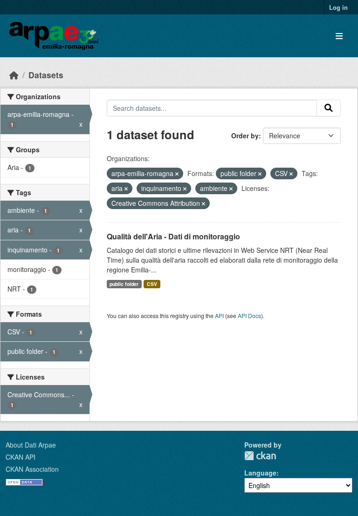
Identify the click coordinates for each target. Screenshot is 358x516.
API (219, 315)
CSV (152, 283)
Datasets (45, 75)
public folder (124, 283)
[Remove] (177, 173)
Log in (338, 7)
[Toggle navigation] (339, 36)
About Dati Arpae (31, 444)
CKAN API (20, 457)
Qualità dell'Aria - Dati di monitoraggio (173, 236)
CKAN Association (32, 469)
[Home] (14, 75)
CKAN (260, 456)
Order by (245, 135)
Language (260, 472)
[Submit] (329, 108)
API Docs (249, 315)
